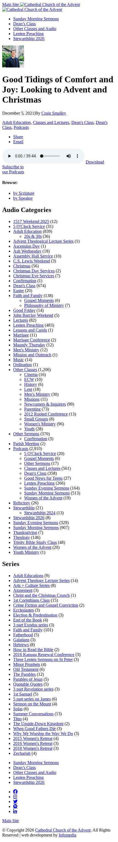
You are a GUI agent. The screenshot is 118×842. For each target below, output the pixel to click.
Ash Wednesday (27, 251)
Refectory (21, 503)
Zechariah (21, 753)
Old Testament (25, 669)
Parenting (32, 409)
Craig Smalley (53, 113)
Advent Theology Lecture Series (41, 580)
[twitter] (15, 801)
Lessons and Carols (30, 330)
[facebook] (15, 791)
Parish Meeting (26, 443)
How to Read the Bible (33, 649)
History (30, 384)
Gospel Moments (39, 300)
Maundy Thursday (29, 345)
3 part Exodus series (30, 625)
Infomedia (67, 835)
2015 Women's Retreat (32, 738)
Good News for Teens (43, 478)
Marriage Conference (31, 340)
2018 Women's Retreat (32, 748)
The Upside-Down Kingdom (38, 723)
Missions (32, 399)
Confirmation (24, 280)
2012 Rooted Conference (46, 414)
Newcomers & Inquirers (45, 404)
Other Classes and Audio (34, 28)
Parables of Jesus (28, 679)
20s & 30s (33, 236)
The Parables (24, 674)
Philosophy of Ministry (44, 305)
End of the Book (27, 620)
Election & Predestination (35, 615)
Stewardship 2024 (39, 512)
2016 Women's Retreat (32, 743)
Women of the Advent (43, 498)
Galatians (21, 639)
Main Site (11, 4)
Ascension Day (26, 246)
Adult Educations (28, 575)
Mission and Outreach (32, 354)
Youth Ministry (26, 552)
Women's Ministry (40, 424)
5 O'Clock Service (29, 226)
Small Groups (36, 419)
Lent (28, 389)
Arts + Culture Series (31, 585)
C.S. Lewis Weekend (31, 261)
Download (95, 162)
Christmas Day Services (34, 271)
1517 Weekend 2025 (31, 221)
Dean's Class (82, 122)
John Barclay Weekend (33, 315)
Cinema (31, 374)
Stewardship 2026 (28, 38)
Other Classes (25, 369)
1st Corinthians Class (31, 600)
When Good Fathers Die (34, 728)
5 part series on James (32, 699)
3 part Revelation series (33, 689)
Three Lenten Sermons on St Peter (43, 659)
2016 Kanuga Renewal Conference (43, 654)
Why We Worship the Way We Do (43, 733)
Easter (18, 290)
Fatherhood (23, 634)
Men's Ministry (26, 349)
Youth (29, 428)
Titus (17, 718)
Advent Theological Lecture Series (43, 241)
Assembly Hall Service (33, 256)
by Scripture (23, 193)
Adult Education (16, 122)
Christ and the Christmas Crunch (41, 595)
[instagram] (15, 796)
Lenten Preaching (28, 33)
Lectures (20, 320)
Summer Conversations (33, 713)
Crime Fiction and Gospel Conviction (45, 605)
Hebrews (21, 644)
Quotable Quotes (28, 684)
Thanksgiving (25, 532)
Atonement (22, 590)
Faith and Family (28, 295)
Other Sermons (26, 433)
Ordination (22, 364)
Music (18, 359)
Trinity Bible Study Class (35, 542)
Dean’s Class (24, 23)
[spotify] (15, 806)
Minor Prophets (26, 664)
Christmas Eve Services (33, 275)
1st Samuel (22, 694)
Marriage (21, 335)
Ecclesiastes (23, 610)
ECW (29, 379)
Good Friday (24, 310)
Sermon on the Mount (32, 704)
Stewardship (24, 507)
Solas (18, 709)
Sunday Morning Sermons (36, 18)
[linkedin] (15, 811)
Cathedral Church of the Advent (63, 830)
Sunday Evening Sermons (46, 488)
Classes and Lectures (51, 122)
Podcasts (21, 127)
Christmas (21, 266)
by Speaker (23, 198)
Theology (21, 537)
